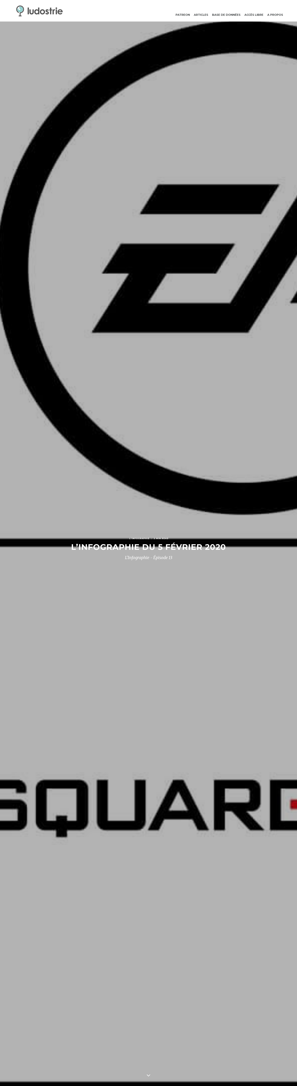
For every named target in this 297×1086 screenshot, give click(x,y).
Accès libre (253, 15)
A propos (275, 15)
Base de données (226, 15)
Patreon (183, 15)
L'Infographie (139, 538)
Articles (201, 15)
